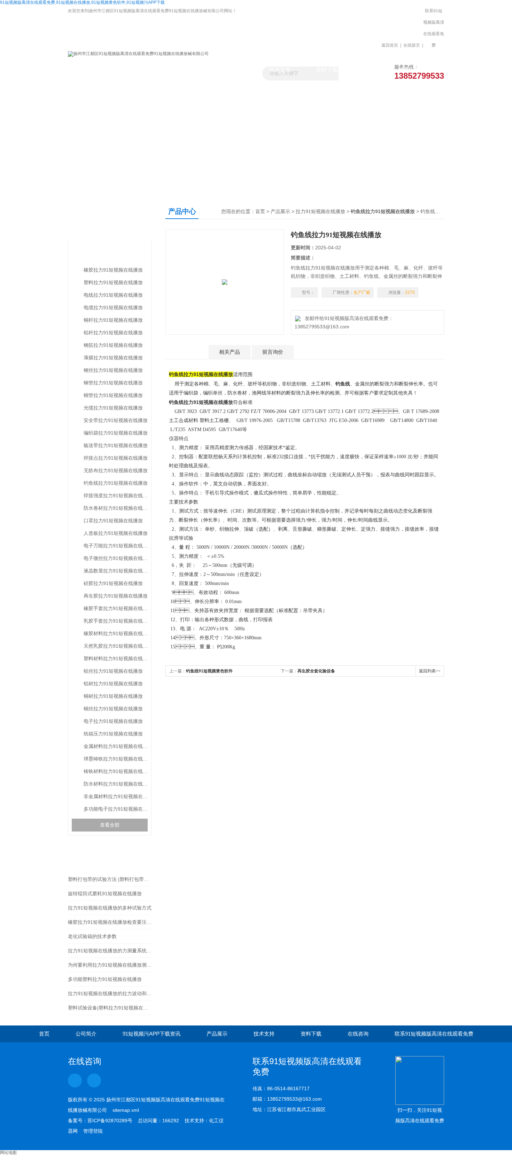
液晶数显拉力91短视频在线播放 (116, 570)
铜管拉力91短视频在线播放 (113, 395)
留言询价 (272, 352)
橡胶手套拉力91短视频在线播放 (116, 608)
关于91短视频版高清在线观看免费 (138, 73)
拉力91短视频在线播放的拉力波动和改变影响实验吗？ (110, 993)
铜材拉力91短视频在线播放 (113, 696)
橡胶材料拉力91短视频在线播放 (116, 633)
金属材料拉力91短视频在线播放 (116, 746)
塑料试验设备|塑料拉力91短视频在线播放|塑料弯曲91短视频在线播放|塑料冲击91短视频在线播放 (110, 1007)
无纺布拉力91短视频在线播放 (116, 470)
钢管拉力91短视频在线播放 (113, 382)
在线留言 (411, 45)
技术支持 (264, 1034)
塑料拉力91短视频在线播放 (113, 282)
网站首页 (91, 70)
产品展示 (233, 70)
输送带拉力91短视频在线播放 (116, 445)
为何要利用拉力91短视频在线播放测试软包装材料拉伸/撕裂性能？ (110, 965)
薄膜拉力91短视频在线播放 (113, 357)
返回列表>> (430, 671)
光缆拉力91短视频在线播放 (113, 408)
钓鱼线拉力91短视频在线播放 (116, 483)
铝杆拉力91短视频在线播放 (113, 332)
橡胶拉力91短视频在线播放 (113, 270)
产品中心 (95, 218)
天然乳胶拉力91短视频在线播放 (116, 646)
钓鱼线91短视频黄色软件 (209, 671)
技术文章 (280, 70)
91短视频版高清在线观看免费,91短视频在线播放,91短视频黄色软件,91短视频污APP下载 (82, 2)
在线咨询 (358, 1034)
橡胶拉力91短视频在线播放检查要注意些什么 (110, 922)
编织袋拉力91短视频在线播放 (116, 433)
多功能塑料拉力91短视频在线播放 (105, 979)
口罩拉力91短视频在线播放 (113, 520)
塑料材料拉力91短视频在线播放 (116, 658)
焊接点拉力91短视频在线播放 (116, 458)
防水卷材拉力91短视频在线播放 (116, 508)
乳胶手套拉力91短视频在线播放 (116, 621)
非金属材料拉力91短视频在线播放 (116, 796)
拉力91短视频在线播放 (105, 253)
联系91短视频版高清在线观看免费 (433, 28)
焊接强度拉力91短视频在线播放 (116, 495)
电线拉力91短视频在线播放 (113, 295)
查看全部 (109, 825)
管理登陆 (93, 1131)
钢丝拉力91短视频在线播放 (113, 370)
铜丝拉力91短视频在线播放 (113, 708)
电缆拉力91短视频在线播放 (113, 307)
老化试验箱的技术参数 (92, 936)
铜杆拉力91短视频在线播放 (113, 320)
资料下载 (327, 70)
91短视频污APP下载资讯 (185, 73)
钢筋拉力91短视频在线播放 (113, 345)
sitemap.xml (126, 1110)
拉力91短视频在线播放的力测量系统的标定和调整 (110, 950)
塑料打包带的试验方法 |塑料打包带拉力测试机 (110, 879)
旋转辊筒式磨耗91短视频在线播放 (105, 893)
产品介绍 (186, 352)
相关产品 (229, 352)
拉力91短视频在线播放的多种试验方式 (110, 908)
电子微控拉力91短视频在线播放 (116, 558)
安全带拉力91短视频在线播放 (116, 420)
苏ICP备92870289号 (109, 1120)
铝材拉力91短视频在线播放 (113, 683)
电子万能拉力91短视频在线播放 (116, 545)
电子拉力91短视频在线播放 (113, 721)
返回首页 (389, 45)
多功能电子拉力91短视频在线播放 (116, 809)
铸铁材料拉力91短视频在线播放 (116, 771)
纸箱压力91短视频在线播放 (113, 733)
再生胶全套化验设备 (316, 671)
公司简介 (86, 1034)
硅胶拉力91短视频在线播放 (113, 583)
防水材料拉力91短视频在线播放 (116, 784)
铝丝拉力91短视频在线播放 (113, 671)
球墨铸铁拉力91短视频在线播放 (116, 759)
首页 (260, 211)
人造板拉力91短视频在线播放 (116, 533)
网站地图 (8, 1152)
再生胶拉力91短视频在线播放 (116, 596)
